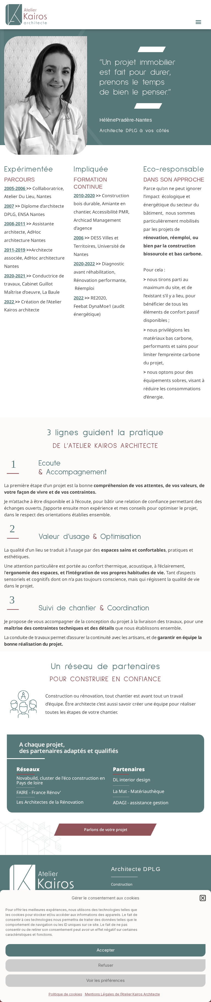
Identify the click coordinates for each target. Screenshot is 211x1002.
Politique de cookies (65, 994)
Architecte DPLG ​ (136, 869)
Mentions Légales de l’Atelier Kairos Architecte (122, 994)
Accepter (106, 950)
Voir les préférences (105, 980)
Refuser (105, 965)
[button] (203, 898)
